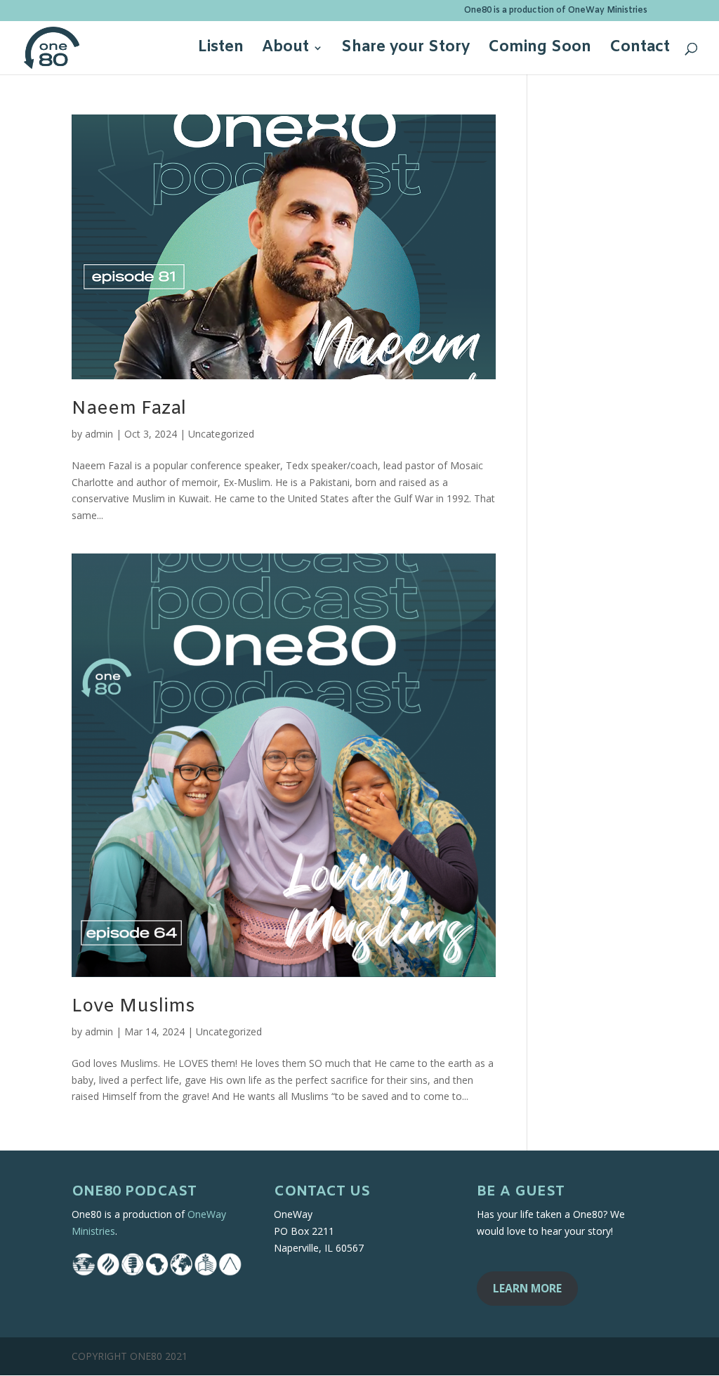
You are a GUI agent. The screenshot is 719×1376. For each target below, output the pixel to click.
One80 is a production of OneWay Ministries (555, 11)
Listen (221, 50)
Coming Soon (539, 50)
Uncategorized (221, 433)
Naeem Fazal (129, 409)
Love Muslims (133, 1007)
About (285, 50)
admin (99, 433)
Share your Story (405, 50)
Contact (639, 50)
